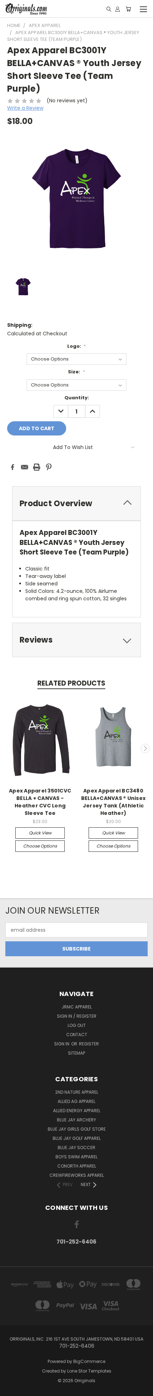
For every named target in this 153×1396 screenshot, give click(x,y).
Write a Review (25, 108)
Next (145, 748)
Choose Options (40, 846)
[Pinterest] (48, 467)
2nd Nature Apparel (76, 1092)
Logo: (76, 346)
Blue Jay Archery (76, 1120)
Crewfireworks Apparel (76, 1175)
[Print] (36, 467)
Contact (76, 1035)
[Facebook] (12, 467)
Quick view (40, 833)
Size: (76, 371)
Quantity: (76, 397)
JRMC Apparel (77, 1007)
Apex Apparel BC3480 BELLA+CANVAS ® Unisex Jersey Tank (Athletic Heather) (113, 802)
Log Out (77, 1025)
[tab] (76, 640)
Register (89, 1044)
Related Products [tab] (71, 683)
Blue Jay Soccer (76, 1148)
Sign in (62, 1044)
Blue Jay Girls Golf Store (77, 1129)
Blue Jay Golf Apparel (77, 1138)
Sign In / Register (76, 1016)
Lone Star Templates (89, 1371)
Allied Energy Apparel (76, 1111)
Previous (8, 748)
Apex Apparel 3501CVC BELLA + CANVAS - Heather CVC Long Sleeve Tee (40, 802)
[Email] (24, 467)
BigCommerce (89, 1361)
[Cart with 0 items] (128, 8)
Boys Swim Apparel (76, 1157)
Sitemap (76, 1053)
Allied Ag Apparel (76, 1101)
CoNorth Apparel (76, 1166)
